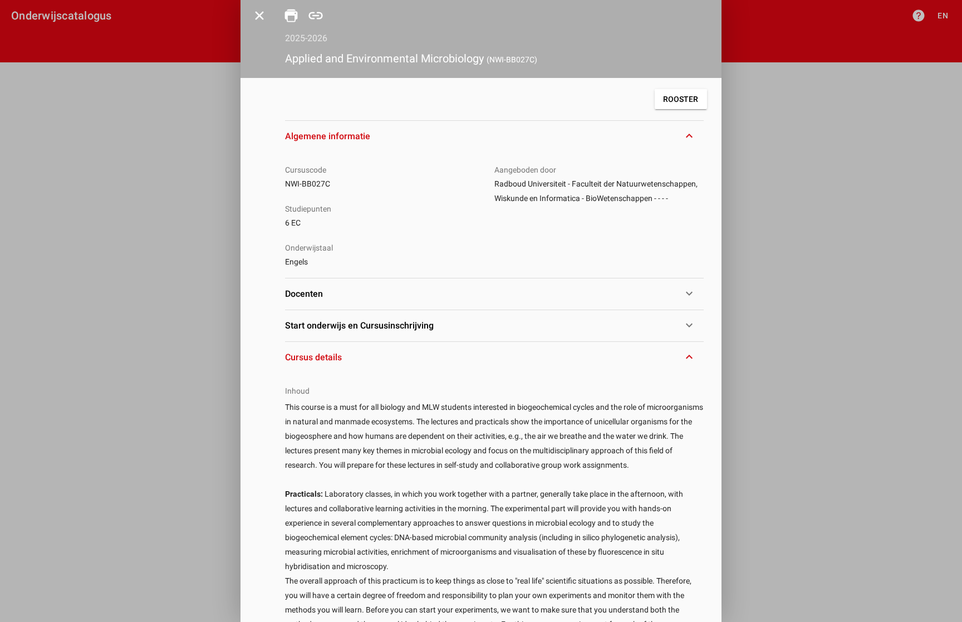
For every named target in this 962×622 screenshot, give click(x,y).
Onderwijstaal (309, 247)
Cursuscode (305, 169)
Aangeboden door (525, 169)
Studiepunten (308, 208)
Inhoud (297, 390)
